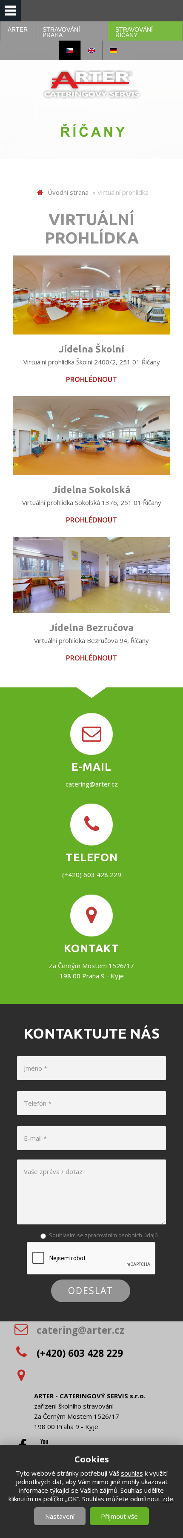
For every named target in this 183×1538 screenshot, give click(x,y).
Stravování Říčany (134, 32)
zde (167, 1498)
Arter (18, 29)
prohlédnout (91, 379)
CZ (69, 50)
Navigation (10, 10)
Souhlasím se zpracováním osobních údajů (103, 1235)
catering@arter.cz (92, 783)
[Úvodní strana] (91, 84)
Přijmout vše (119, 1516)
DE (113, 50)
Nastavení (59, 1516)
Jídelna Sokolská (91, 489)
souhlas (132, 1473)
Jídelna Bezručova (91, 627)
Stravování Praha (61, 32)
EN (91, 50)
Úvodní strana (68, 192)
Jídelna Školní (91, 348)
